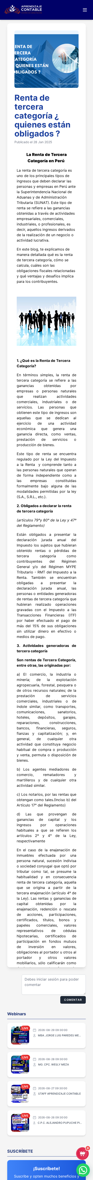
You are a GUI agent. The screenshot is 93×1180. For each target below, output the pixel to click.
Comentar (73, 999)
